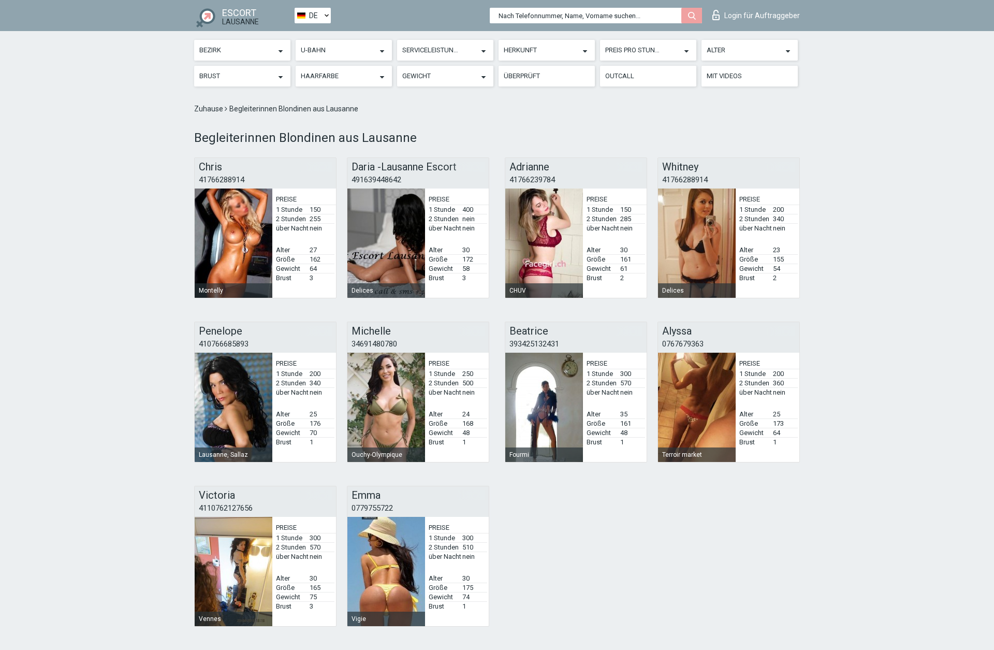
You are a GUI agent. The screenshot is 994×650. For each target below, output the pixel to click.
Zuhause (209, 109)
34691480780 (374, 344)
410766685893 (223, 344)
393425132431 (534, 344)
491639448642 (376, 179)
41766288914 (221, 179)
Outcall (619, 76)
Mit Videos (724, 76)
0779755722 (372, 508)
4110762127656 (226, 508)
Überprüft (522, 76)
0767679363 (683, 344)
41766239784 (532, 179)
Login (762, 15)
